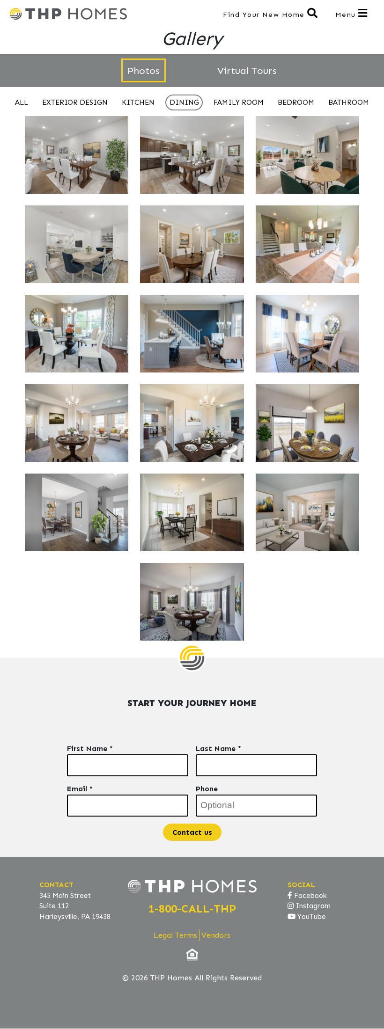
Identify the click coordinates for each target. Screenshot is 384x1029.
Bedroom (296, 102)
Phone (207, 788)
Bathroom (348, 102)
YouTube (310, 916)
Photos (143, 70)
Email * (80, 788)
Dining (184, 102)
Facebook (309, 895)
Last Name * (218, 748)
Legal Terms (175, 935)
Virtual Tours (247, 70)
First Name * (90, 748)
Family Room (239, 102)
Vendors (215, 935)
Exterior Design (75, 102)
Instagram (312, 906)
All (21, 102)
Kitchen (138, 102)
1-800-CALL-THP (192, 908)
